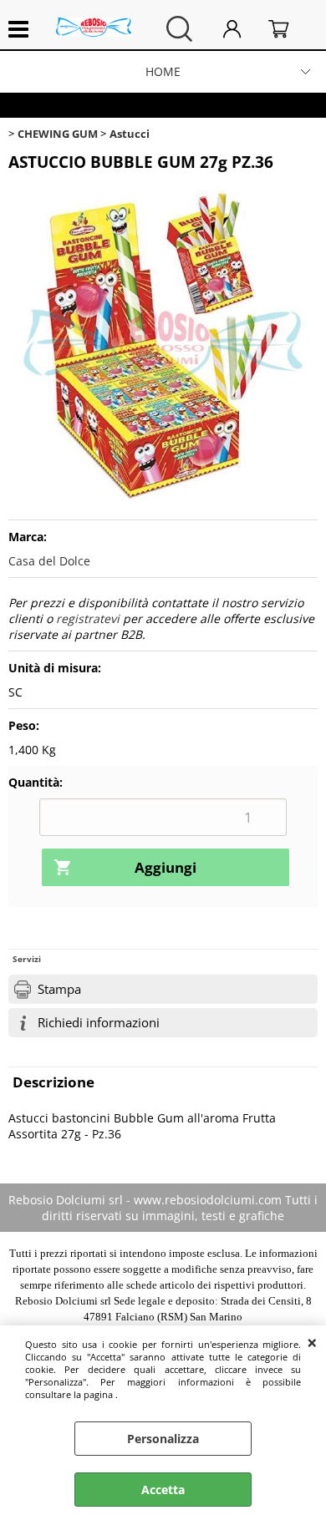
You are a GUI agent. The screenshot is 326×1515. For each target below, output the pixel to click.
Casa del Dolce (49, 561)
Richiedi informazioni (99, 1022)
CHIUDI (312, 1342)
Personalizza (163, 1439)
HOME (163, 71)
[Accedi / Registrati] (241, 29)
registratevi (88, 618)
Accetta (163, 1489)
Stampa (59, 989)
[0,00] (288, 29)
